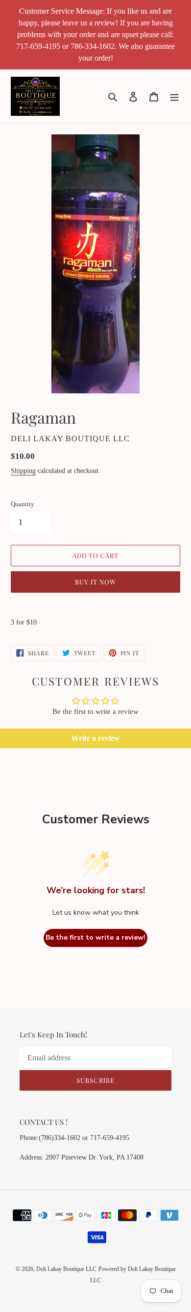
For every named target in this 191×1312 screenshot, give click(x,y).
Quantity (22, 504)
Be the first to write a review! (95, 937)
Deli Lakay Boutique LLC (66, 1269)
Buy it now (95, 582)
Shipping (23, 470)
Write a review (95, 738)
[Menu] (174, 96)
